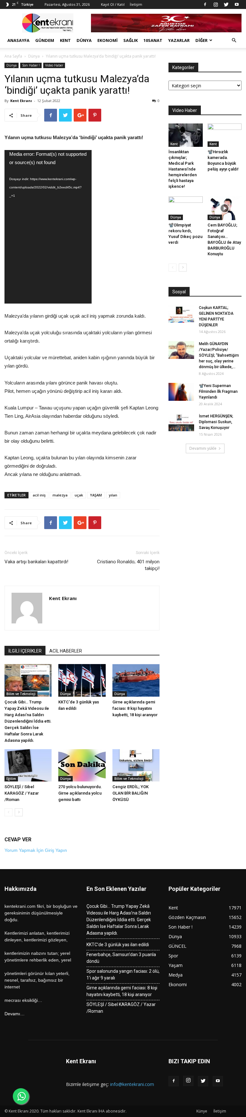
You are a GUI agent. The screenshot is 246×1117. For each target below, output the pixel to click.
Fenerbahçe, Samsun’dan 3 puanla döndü (121, 958)
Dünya (84, 40)
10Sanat (153, 40)
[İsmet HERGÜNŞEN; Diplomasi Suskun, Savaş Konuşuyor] (181, 422)
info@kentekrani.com (132, 1084)
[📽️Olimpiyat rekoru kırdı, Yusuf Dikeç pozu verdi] (185, 208)
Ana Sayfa (13, 56)
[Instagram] (215, 4)
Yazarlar (179, 40)
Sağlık (130, 40)
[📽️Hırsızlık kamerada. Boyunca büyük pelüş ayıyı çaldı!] (225, 135)
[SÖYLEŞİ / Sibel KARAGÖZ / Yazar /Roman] (28, 765)
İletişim (136, 4)
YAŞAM (96, 495)
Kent (65, 40)
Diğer (201, 40)
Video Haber (54, 65)
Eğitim (11, 778)
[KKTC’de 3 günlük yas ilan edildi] (81, 680)
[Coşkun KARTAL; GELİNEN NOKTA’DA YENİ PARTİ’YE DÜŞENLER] (181, 314)
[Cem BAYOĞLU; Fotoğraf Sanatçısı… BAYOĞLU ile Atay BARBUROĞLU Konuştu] (225, 208)
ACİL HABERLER (65, 651)
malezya (60, 495)
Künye (201, 1111)
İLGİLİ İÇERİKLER (25, 651)
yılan (113, 495)
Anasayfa (18, 40)
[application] (48, 227)
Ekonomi (107, 40)
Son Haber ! (31, 65)
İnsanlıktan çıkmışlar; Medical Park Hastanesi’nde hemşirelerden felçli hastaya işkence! (182, 169)
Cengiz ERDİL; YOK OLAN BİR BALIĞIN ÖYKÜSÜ (130, 793)
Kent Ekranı (21, 100)
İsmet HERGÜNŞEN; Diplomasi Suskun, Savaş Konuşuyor (216, 422)
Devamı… (14, 1013)
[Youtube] (237, 4)
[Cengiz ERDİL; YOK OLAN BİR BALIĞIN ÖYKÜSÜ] (136, 765)
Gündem (44, 40)
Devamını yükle (203, 448)
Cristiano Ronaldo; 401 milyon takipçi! (128, 565)
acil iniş (39, 495)
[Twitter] (226, 4)
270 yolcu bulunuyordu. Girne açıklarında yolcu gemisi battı (80, 793)
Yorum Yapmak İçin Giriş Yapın (35, 850)
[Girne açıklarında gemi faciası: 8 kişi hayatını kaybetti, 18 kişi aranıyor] (136, 680)
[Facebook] (205, 4)
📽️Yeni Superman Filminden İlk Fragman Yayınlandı (218, 392)
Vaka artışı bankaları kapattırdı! (37, 562)
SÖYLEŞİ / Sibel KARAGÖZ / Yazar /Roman (21, 793)
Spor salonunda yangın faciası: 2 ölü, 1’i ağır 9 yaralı (123, 974)
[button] (234, 40)
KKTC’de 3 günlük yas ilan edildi (117, 944)
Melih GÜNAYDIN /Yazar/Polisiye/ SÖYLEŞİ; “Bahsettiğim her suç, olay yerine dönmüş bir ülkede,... (219, 355)
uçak (79, 495)
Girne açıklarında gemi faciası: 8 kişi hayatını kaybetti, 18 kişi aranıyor (135, 708)
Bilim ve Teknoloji (21, 694)
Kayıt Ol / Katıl (113, 4)
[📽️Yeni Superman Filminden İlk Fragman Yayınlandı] (181, 392)
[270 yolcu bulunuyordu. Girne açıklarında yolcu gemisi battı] (81, 765)
